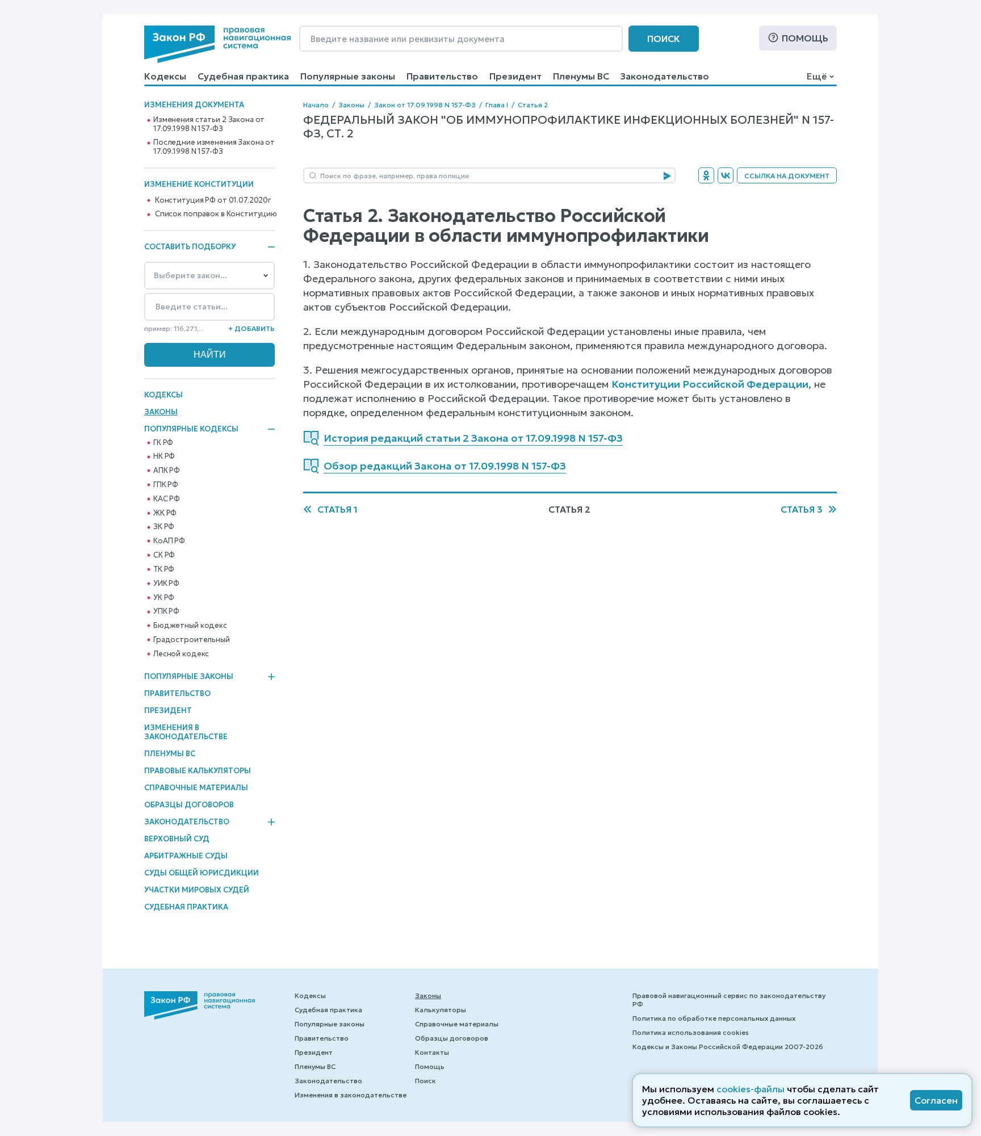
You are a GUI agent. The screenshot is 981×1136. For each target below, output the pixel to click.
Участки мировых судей (196, 890)
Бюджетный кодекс (190, 625)
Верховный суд (176, 839)
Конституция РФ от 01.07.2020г (213, 200)
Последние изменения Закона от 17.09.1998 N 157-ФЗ (214, 147)
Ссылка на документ (786, 175)
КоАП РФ (169, 541)
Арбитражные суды (186, 856)
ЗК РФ (163, 526)
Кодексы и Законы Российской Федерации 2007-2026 (727, 1046)
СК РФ (164, 555)
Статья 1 (337, 509)
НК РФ (164, 456)
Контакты (432, 1052)
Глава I (496, 104)
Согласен (936, 1100)
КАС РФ (166, 499)
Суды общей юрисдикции (201, 873)
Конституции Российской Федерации (709, 384)
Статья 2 (533, 104)
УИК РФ (166, 583)
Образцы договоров (189, 805)
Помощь (805, 38)
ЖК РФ (165, 513)
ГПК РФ (165, 484)
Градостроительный (191, 639)
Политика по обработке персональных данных (713, 1018)
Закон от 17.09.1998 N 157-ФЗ (425, 104)
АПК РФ (166, 470)
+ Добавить (251, 328)
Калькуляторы (440, 1009)
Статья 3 (802, 509)
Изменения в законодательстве (186, 732)
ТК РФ (163, 569)
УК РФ (163, 597)
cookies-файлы (750, 1089)
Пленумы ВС (581, 76)
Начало (316, 104)
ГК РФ (163, 442)
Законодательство (665, 76)
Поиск (663, 38)
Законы (161, 412)
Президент (515, 76)
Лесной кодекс (181, 654)
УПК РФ (166, 611)
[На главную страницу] (217, 44)
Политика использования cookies (690, 1032)
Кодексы (165, 76)
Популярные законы (347, 76)
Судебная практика (243, 76)
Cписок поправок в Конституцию (216, 214)
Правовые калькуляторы (197, 771)
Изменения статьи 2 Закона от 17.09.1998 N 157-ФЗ (209, 124)
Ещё (817, 76)
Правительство (442, 76)
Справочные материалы (196, 788)
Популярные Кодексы (191, 429)
